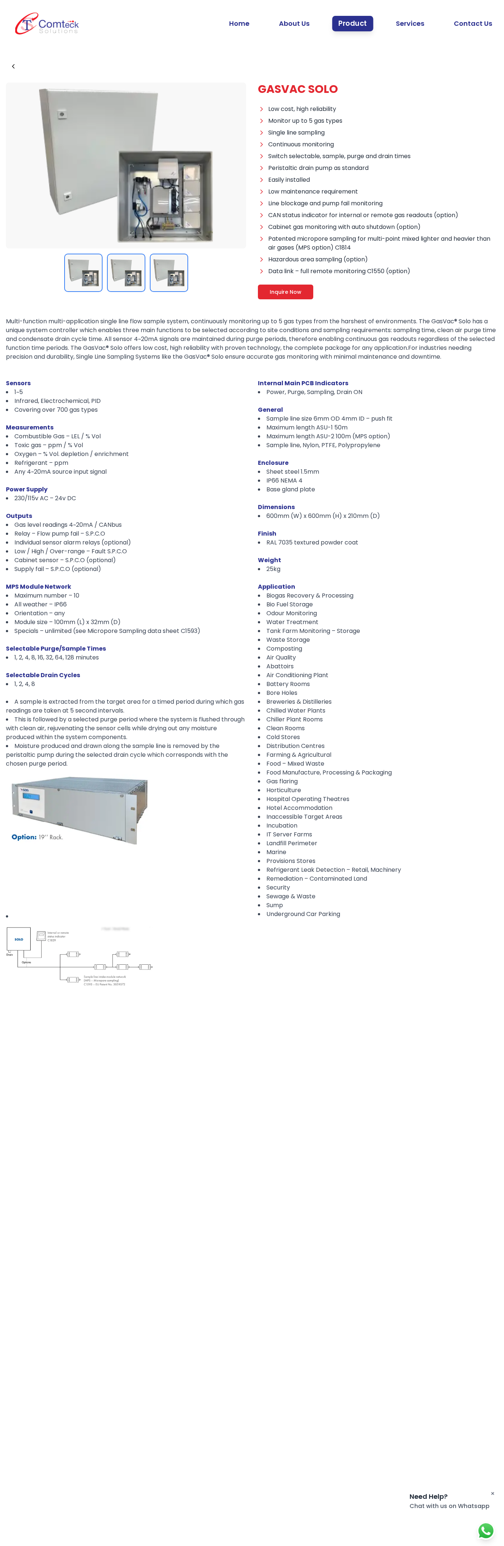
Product (352, 23)
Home (239, 23)
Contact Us (473, 23)
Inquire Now (285, 292)
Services (410, 23)
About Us (294, 23)
